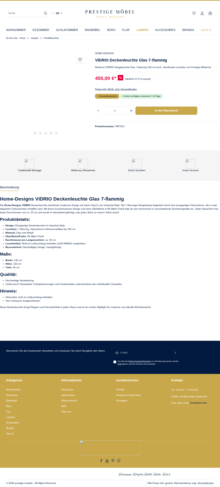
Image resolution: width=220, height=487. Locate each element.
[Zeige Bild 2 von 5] (40, 133)
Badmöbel (11, 400)
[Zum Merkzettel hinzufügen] (80, 59)
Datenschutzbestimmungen (139, 361)
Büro (8, 406)
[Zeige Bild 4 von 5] (51, 133)
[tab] (9, 187)
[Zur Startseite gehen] (110, 13)
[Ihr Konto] (202, 13)
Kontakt (120, 389)
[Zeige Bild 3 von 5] (46, 133)
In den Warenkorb (166, 110)
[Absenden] (175, 352)
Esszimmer (12, 395)
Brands (10, 428)
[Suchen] (46, 13)
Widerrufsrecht (69, 400)
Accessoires (12, 422)
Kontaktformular (198, 402)
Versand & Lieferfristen (128, 395)
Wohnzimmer (13, 389)
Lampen (10, 417)
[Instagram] (119, 461)
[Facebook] (101, 461)
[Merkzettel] (194, 13)
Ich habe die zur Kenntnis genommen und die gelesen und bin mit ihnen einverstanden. (148, 362)
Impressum (67, 389)
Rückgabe (121, 400)
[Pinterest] (113, 461)
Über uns (66, 411)
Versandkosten (206, 483)
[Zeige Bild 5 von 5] (56, 133)
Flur (8, 411)
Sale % (10, 433)
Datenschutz (68, 395)
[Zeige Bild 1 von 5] (35, 133)
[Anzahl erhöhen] (131, 111)
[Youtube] (107, 461)
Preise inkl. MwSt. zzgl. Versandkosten (116, 89)
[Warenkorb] (210, 13)
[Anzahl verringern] (98, 111)
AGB (120, 364)
